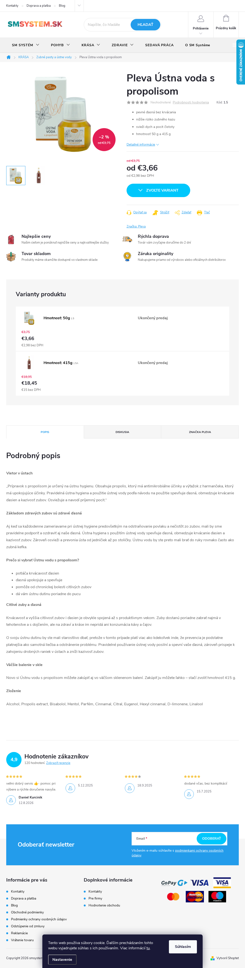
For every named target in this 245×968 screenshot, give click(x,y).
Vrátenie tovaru (22, 940)
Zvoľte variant (162, 190)
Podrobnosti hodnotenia (191, 103)
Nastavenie (62, 959)
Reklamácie (19, 933)
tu (148, 948)
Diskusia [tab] (122, 432)
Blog (62, 6)
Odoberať (211, 838)
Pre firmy (95, 898)
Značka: (136, 226)
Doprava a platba (39, 6)
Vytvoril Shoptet (228, 958)
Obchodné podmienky (27, 912)
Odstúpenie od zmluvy (28, 926)
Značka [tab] (200, 432)
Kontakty (12, 6)
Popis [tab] (45, 432)
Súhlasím (183, 946)
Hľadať (145, 24)
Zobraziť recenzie (58, 763)
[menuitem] (25, 45)
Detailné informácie (141, 144)
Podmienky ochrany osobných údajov (39, 919)
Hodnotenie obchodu (104, 905)
